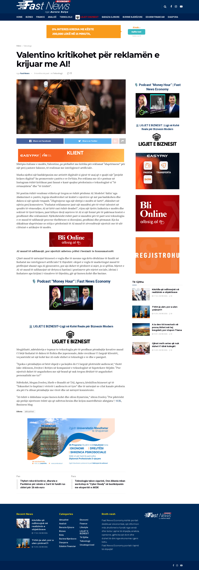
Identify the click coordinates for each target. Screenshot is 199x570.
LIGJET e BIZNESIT (84, 532)
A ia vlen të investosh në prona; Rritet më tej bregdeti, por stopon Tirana (167, 327)
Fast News (24, 73)
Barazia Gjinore (110, 17)
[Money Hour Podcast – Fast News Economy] (71, 297)
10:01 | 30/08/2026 (160, 334)
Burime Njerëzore (132, 17)
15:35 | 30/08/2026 (160, 314)
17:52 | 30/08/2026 (160, 296)
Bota (61, 535)
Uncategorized (87, 545)
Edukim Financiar (155, 17)
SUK (118, 400)
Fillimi (18, 46)
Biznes (29, 17)
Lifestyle (84, 527)
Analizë (52, 17)
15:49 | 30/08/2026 (160, 350)
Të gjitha (84, 537)
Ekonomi (84, 520)
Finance (40, 17)
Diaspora (173, 17)
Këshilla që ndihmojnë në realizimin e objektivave (165, 291)
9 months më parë (41, 73)
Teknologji (66, 17)
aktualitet (29, 412)
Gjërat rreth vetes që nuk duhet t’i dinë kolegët (165, 345)
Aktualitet (63, 520)
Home (19, 17)
